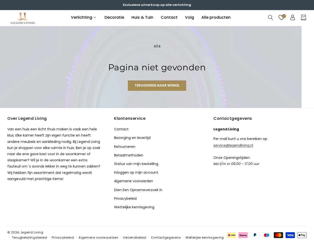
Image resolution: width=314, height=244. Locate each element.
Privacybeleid (125, 198)
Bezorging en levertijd (132, 137)
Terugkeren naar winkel (157, 85)
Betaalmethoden (128, 154)
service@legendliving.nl (233, 144)
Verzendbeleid (134, 237)
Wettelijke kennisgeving (134, 206)
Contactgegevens (166, 237)
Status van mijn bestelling (136, 163)
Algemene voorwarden (133, 180)
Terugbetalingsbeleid (29, 237)
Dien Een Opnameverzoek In (138, 189)
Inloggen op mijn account (136, 172)
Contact (121, 128)
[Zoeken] (270, 17)
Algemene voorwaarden (98, 237)
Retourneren (124, 146)
